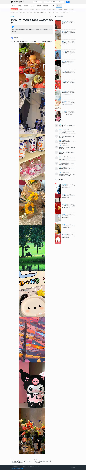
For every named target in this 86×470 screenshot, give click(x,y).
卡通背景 (43, 9)
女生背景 (26, 9)
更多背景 (71, 9)
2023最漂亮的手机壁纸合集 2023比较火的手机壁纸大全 (67, 148)
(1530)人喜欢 (64, 214)
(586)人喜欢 (64, 111)
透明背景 (37, 9)
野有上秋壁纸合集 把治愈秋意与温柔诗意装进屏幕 (68, 216)
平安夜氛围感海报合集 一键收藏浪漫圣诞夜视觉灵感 (68, 236)
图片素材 (39, 5)
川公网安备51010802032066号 (17, 468)
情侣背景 (21, 9)
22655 (60, 145)
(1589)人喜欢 (64, 224)
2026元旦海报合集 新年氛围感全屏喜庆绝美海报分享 (68, 206)
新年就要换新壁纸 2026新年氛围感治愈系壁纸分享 (68, 196)
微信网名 (26, 5)
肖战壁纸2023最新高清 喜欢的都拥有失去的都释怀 (67, 137)
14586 (60, 167)
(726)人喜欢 (64, 81)
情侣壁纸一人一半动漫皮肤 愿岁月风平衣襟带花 (68, 43)
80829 (60, 124)
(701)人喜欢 (64, 71)
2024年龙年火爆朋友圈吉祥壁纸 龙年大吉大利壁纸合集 (67, 132)
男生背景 (32, 9)
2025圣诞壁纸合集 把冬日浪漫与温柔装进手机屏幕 (68, 226)
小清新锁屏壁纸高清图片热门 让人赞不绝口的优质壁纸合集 (68, 93)
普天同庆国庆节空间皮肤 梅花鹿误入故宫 (68, 23)
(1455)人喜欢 (64, 194)
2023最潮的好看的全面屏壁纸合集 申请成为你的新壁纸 (67, 169)
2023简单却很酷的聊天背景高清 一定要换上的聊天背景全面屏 (67, 159)
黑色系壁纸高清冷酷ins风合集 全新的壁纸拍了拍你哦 (68, 63)
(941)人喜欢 (64, 101)
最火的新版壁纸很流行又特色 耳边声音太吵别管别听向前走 (21, 461)
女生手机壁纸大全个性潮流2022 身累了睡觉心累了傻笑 (68, 53)
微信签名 (20, 5)
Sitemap (73, 467)
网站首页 (13, 5)
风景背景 (66, 9)
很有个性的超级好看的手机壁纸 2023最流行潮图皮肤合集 (67, 126)
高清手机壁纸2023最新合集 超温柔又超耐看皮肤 (67, 153)
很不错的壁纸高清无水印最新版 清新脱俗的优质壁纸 (68, 33)
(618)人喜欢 (64, 21)
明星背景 (60, 9)
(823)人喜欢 (64, 61)
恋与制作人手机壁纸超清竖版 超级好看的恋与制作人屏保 (68, 103)
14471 (60, 172)
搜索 (68, 1)
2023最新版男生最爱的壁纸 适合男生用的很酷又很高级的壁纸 (67, 164)
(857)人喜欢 (64, 91)
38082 (60, 129)
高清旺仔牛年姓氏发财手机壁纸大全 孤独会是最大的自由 (68, 83)
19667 (60, 151)
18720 (60, 156)
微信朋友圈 (45, 5)
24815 (60, 140)
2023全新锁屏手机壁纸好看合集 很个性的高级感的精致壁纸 (67, 142)
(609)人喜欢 (64, 31)
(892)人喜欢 (64, 234)
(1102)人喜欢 (64, 41)
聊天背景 (59, 5)
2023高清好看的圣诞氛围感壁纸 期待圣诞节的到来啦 (68, 73)
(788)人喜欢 (64, 51)
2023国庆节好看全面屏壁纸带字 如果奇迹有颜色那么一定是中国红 (67, 175)
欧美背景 (54, 9)
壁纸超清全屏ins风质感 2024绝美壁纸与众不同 (43, 461)
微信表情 (52, 5)
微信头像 (32, 5)
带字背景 (49, 9)
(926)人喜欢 (64, 204)
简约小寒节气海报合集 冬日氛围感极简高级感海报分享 (68, 186)
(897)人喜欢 (64, 184)
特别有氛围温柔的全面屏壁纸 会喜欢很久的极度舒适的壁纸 (68, 113)
